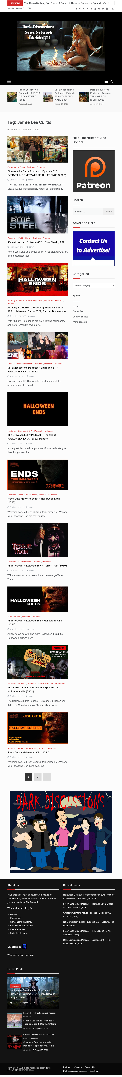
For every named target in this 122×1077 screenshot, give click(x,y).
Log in (75, 306)
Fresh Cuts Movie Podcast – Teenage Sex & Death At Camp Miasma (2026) (40, 1024)
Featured (11, 238)
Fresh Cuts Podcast (27, 494)
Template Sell (26, 1070)
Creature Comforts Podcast (34, 1035)
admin (30, 180)
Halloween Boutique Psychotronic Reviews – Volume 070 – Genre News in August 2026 (32, 994)
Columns (78, 1067)
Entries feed (78, 311)
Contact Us (90, 1067)
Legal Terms (95, 1071)
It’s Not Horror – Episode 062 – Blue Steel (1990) (36, 242)
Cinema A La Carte (16, 167)
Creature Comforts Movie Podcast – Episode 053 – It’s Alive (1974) (38, 1045)
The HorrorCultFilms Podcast (51, 683)
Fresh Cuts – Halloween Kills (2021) (28, 752)
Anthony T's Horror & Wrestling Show (24, 300)
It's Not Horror (24, 238)
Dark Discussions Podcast (19, 364)
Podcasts (41, 167)
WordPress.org (80, 322)
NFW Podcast (24, 561)
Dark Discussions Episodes (75, 1071)
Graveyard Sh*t (25, 431)
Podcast (31, 167)
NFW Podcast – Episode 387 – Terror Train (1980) (37, 565)
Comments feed (80, 316)
